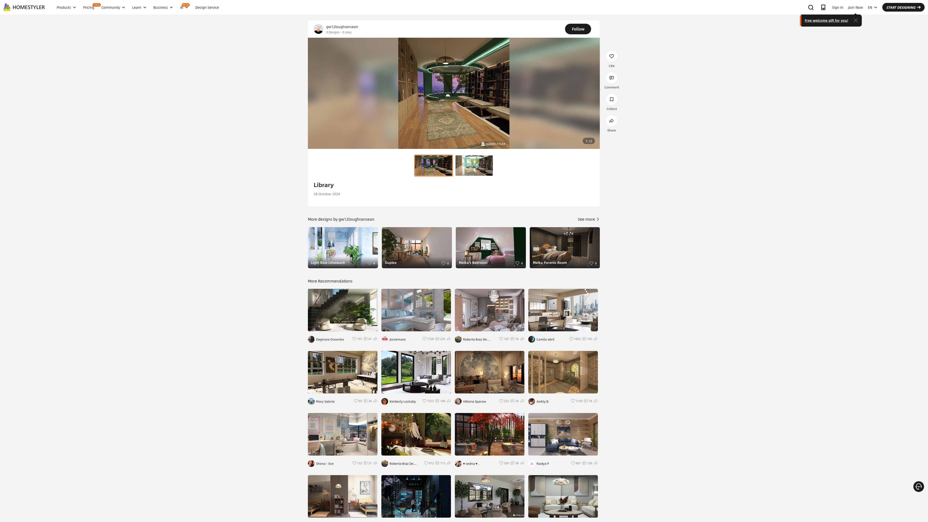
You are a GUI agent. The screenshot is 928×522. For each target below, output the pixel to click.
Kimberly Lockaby (403, 401)
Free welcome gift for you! (826, 20)
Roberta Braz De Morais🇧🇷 (401, 463)
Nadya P (542, 463)
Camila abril (545, 339)
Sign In (837, 7)
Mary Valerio (325, 401)
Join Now (855, 7)
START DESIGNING (900, 7)
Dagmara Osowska (330, 339)
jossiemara (398, 339)
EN (870, 7)
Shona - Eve (325, 463)
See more (587, 219)
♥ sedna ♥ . (471, 463)
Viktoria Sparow (474, 401)
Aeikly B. (542, 401)
